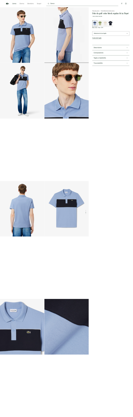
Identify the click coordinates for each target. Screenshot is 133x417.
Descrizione (98, 47)
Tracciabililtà (98, 63)
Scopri (39, 3)
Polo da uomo (95, 10)
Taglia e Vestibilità (100, 58)
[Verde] (100, 23)
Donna (22, 3)
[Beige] (105, 23)
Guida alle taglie (96, 38)
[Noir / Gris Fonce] (110, 23)
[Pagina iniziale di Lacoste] (7, 4)
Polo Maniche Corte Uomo (107, 10)
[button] (126, 3)
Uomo (14, 3)
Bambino (30, 3)
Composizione (98, 53)
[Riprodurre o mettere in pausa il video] (47, 60)
